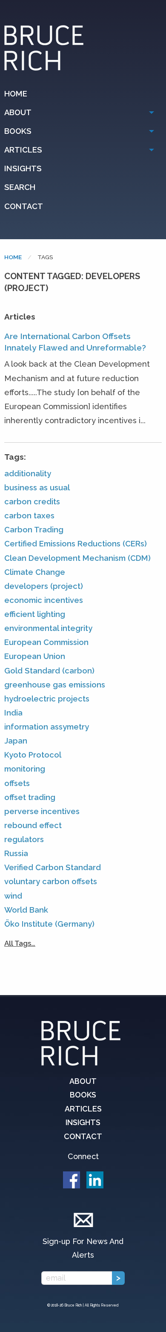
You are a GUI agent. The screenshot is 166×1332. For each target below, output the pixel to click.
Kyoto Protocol (32, 754)
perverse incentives (42, 811)
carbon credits (32, 501)
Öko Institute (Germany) (49, 923)
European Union (34, 656)
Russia (16, 853)
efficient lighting (34, 614)
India (13, 712)
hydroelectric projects (46, 698)
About (17, 112)
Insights (23, 168)
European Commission (46, 642)
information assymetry (46, 726)
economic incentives (43, 600)
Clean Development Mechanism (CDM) (77, 558)
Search (19, 187)
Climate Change (34, 572)
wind (13, 895)
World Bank (26, 909)
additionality (27, 473)
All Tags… (19, 943)
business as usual (37, 487)
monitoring (24, 768)
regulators (24, 839)
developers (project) (43, 586)
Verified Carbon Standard (52, 867)
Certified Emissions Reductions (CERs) (75, 543)
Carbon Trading (33, 529)
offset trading (29, 797)
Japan (15, 740)
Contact (23, 206)
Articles (23, 149)
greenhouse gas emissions (54, 684)
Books (17, 131)
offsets (17, 783)
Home (15, 93)
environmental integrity (48, 628)
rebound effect (33, 825)
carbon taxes (29, 515)
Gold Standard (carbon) (49, 670)
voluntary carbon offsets (50, 881)
